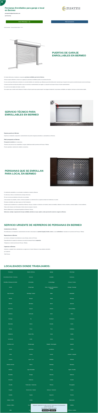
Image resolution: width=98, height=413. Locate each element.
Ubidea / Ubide (10, 400)
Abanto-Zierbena (31, 272)
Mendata (51, 364)
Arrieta (10, 287)
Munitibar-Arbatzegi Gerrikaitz (10, 282)
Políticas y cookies (72, 410)
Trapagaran (51, 400)
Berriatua (31, 303)
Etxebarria (72, 318)
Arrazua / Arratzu (72, 282)
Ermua (10, 329)
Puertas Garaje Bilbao (7, 27)
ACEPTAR (52, 410)
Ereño (72, 323)
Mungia (31, 374)
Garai (51, 334)
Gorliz (31, 339)
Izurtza (10, 349)
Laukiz (71, 349)
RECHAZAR (45, 410)
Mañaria (72, 359)
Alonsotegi (72, 272)
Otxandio (10, 379)
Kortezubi (31, 313)
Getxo (51, 339)
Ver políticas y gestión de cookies (49, 408)
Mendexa (72, 364)
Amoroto (31, 277)
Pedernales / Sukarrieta (31, 384)
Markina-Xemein (10, 364)
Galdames (10, 334)
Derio (51, 313)
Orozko (72, 379)
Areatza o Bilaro (10, 405)
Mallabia (51, 359)
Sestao (72, 389)
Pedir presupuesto (69, 21)
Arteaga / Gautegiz (72, 287)
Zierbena (10, 313)
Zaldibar (72, 405)
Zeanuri (31, 308)
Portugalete (72, 384)
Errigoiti (10, 389)
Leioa (10, 354)
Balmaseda (71, 400)
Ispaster (72, 344)
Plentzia (51, 384)
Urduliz (31, 400)
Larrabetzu (51, 349)
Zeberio (51, 308)
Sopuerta (51, 395)
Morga (51, 369)
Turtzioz (72, 395)
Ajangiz (51, 272)
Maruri (31, 364)
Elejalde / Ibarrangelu (51, 344)
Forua (31, 329)
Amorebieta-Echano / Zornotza (10, 277)
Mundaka (10, 374)
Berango (72, 298)
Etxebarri (51, 318)
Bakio (51, 293)
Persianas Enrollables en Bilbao (15, 27)
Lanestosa (31, 349)
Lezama (10, 359)
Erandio (51, 323)
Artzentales (30, 282)
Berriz (51, 303)
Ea (31, 318)
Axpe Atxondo (10, 293)
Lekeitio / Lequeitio (72, 354)
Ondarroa (31, 379)
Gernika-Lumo (10, 344)
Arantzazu (72, 277)
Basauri (31, 298)
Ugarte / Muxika (72, 369)
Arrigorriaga (31, 287)
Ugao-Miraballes (31, 369)
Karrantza (10, 308)
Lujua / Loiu (31, 359)
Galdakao (72, 329)
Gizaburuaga (31, 344)
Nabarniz (72, 374)
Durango (10, 318)
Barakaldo (72, 293)
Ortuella (10, 384)
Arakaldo (51, 277)
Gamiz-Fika (31, 334)
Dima (72, 313)
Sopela (31, 395)
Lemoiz (51, 354)
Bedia (51, 298)
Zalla (10, 410)
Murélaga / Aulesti (31, 293)
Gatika (71, 334)
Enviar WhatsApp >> (23, 21)
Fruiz (51, 329)
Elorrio (31, 323)
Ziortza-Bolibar (72, 308)
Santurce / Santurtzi (51, 389)
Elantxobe (10, 323)
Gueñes (72, 339)
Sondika (10, 395)
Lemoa (31, 354)
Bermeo (10, 303)
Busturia (72, 303)
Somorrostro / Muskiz (31, 389)
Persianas (10, 272)
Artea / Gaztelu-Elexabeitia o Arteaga (51, 288)
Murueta (51, 374)
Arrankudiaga (51, 282)
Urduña (51, 379)
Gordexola (10, 339)
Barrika (10, 298)
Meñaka (10, 369)
